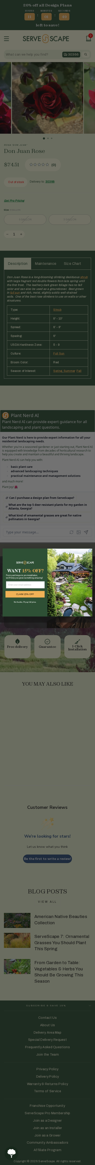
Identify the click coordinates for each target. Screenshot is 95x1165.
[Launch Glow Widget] (11, 1153)
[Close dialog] (90, 551)
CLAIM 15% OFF (25, 594)
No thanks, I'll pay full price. (25, 602)
